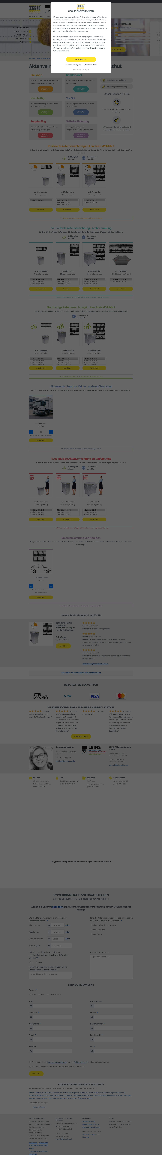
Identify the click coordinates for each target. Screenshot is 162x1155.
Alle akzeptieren (80, 59)
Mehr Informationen (91, 65)
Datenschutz (77, 70)
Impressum (85, 70)
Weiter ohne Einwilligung (73, 65)
